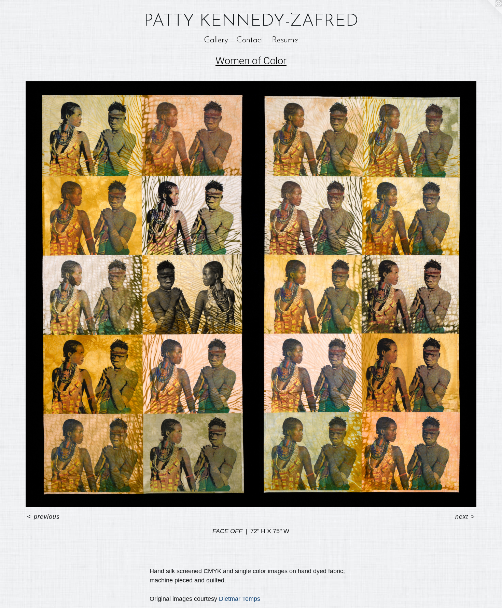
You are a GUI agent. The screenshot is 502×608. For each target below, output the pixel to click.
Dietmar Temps (239, 598)
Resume (285, 40)
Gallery (216, 40)
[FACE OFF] (251, 294)
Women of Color (251, 61)
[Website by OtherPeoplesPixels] (488, 13)
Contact (250, 40)
